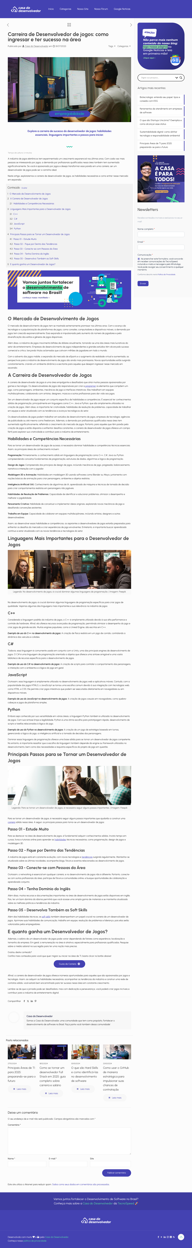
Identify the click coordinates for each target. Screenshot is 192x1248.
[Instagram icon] (168, 1237)
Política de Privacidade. (167, 274)
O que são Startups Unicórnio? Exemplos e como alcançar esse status (161, 122)
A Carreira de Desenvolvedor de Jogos (29, 198)
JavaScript (19, 223)
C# (15, 218)
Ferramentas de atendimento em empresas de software (161, 110)
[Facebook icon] (158, 1237)
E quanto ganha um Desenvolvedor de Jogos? (33, 264)
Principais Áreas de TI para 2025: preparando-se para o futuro (156, 145)
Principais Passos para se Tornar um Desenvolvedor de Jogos (40, 234)
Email (141, 242)
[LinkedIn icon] (165, 1237)
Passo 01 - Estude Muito (25, 239)
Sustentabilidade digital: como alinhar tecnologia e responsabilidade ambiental (160, 133)
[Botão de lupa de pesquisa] (181, 78)
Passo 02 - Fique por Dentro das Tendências (35, 244)
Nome (11, 1158)
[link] (69, 289)
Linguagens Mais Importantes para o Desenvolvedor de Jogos (40, 209)
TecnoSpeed (126, 1203)
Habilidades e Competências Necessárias (34, 203)
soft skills (46, 916)
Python (17, 228)
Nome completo (146, 229)
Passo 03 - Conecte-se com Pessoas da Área (36, 248)
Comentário (14, 1125)
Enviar (143, 283)
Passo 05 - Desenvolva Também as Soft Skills (36, 258)
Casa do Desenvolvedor (36, 46)
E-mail (53, 1158)
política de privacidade (34, 1240)
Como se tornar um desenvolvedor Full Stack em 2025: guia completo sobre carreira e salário (53, 1076)
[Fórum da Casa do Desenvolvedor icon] (171, 1237)
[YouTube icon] (161, 1237)
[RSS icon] (174, 1237)
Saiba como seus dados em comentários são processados (80, 1184)
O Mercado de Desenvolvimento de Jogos (30, 193)
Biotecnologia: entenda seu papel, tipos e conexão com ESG (160, 99)
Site (92, 1158)
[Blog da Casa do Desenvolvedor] (26, 9)
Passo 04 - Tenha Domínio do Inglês (31, 253)
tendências (87, 857)
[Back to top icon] (181, 1237)
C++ (15, 214)
